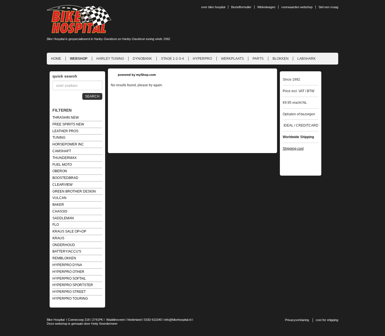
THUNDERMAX (64, 158)
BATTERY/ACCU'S (66, 251)
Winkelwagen (266, 7)
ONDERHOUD (63, 245)
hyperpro (202, 59)
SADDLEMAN (63, 218)
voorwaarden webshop (297, 7)
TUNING (58, 138)
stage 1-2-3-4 (172, 59)
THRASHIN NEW (65, 118)
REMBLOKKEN (64, 258)
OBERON (59, 171)
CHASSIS (59, 211)
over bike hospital (213, 7)
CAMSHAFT (61, 151)
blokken (281, 59)
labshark (306, 59)
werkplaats (232, 59)
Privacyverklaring (297, 320)
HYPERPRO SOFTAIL (69, 278)
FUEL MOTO (62, 165)
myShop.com (146, 74)
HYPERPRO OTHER (68, 272)
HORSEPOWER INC (68, 144)
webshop (78, 59)
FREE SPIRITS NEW (68, 124)
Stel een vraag (328, 7)
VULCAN (59, 198)
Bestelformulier (241, 7)
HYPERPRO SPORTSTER (72, 285)
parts (258, 59)
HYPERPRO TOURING (70, 298)
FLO (55, 225)
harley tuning (110, 59)
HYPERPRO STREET (69, 292)
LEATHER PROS (65, 131)
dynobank (142, 59)
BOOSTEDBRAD (65, 178)
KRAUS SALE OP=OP (69, 231)
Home (56, 59)
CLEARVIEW (62, 185)
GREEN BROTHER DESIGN (74, 191)
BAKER (58, 205)
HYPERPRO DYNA (67, 265)
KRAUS (58, 238)
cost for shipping (327, 320)
